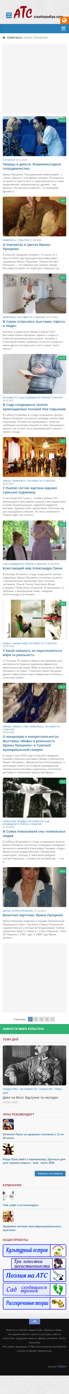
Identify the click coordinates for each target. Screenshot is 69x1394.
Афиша (7, 481)
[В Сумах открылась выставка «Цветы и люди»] (34, 293)
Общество (10, 1089)
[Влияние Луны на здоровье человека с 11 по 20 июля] (34, 1125)
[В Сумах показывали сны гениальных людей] (34, 798)
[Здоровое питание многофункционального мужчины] (34, 1217)
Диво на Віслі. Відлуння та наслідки (30, 1097)
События (23, 240)
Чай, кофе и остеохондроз (20, 1205)
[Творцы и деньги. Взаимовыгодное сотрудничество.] (34, 136)
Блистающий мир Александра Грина (32, 568)
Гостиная (9, 160)
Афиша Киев (20, 643)
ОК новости (25, 317)
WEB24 (62, 1366)
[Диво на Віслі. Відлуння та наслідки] (34, 1065)
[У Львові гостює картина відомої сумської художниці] (34, 457)
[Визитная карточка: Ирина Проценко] (34, 887)
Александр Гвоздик (15, 821)
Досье (6, 911)
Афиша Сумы (21, 726)
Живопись (9, 240)
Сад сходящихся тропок (34, 397)
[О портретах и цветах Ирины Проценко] (34, 217)
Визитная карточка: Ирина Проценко (33, 915)
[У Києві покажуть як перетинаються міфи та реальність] (34, 620)
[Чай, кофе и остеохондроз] (34, 1196)
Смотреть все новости (50, 1173)
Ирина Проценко (22, 911)
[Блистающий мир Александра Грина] (34, 540)
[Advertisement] (34, 78)
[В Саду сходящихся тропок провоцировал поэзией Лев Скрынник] (34, 374)
